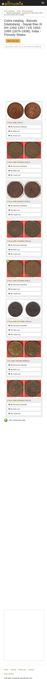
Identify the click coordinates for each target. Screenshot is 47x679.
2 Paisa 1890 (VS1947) (15, 201)
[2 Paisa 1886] (15, 111)
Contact (31, 670)
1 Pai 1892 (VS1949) (14, 361)
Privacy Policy (9, 674)
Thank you (22, 670)
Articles (13, 670)
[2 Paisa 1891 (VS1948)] (15, 269)
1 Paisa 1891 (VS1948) (15, 241)
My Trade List (15, 136)
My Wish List (15, 131)
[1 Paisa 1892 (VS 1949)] (15, 309)
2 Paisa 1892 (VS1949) (15, 400)
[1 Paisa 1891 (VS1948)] (15, 229)
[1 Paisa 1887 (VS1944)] (15, 150)
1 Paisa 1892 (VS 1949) (15, 321)
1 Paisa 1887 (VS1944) (15, 162)
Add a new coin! (13, 41)
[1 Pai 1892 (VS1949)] (15, 349)
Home (6, 670)
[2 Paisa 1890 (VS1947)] (15, 190)
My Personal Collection (18, 127)
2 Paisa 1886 (12, 123)
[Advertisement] (23, 77)
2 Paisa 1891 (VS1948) (15, 281)
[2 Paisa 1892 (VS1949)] (15, 389)
